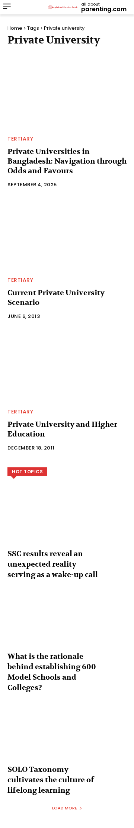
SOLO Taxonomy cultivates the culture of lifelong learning (50, 780)
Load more (64, 808)
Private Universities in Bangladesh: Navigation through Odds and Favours (67, 161)
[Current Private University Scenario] (67, 234)
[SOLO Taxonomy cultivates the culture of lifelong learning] (67, 738)
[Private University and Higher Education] (67, 366)
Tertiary (20, 138)
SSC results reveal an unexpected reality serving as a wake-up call (52, 564)
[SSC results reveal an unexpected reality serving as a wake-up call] (67, 522)
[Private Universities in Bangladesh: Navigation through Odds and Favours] (67, 93)
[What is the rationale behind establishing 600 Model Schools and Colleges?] (67, 625)
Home (14, 28)
